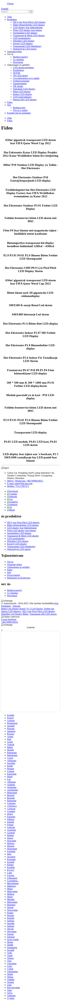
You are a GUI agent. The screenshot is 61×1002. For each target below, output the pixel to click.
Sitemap (16, 606)
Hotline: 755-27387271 (18, 486)
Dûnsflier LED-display (23, 41)
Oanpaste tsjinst (14, 51)
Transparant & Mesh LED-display (29, 35)
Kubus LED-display (22, 94)
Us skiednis (18, 59)
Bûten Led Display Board (13, 608)
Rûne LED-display (22, 91)
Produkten (12, 19)
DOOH (16, 73)
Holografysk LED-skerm (24, 49)
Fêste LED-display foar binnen (27, 30)
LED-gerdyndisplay (22, 97)
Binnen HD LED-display (25, 99)
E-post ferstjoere (8, 619)
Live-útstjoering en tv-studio (26, 78)
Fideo (9, 102)
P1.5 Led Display (35, 608)
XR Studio (18, 86)
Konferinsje (18, 70)
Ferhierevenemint (21, 81)
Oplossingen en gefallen (18, 567)
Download (18, 62)
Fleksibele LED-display (24, 89)
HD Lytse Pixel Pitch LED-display (29, 22)
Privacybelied (13, 575)
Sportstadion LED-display (25, 33)
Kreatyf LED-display (23, 43)
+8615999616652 (9, 622)
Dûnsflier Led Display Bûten (14, 614)
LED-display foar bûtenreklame (28, 27)
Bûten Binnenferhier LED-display (29, 25)
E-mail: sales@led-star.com (19, 483)
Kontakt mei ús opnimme (19, 113)
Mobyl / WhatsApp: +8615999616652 (25, 481)
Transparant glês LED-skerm (42, 614)
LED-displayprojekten (23, 67)
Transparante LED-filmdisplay (27, 46)
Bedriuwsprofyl (20, 57)
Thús (9, 17)
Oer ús (10, 562)
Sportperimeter (20, 83)
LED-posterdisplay (22, 38)
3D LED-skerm (20, 75)
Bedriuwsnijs (19, 107)
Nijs (9, 105)
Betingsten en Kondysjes (18, 578)
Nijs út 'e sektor (20, 110)
